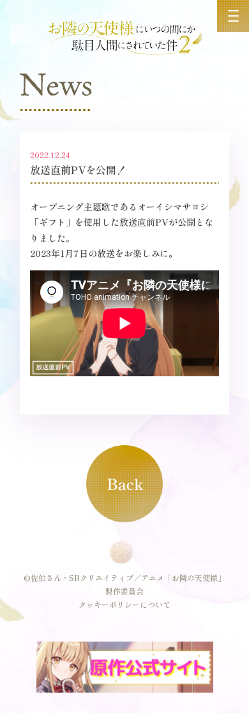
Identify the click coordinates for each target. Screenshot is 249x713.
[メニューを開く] (233, 16)
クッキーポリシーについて (124, 604)
